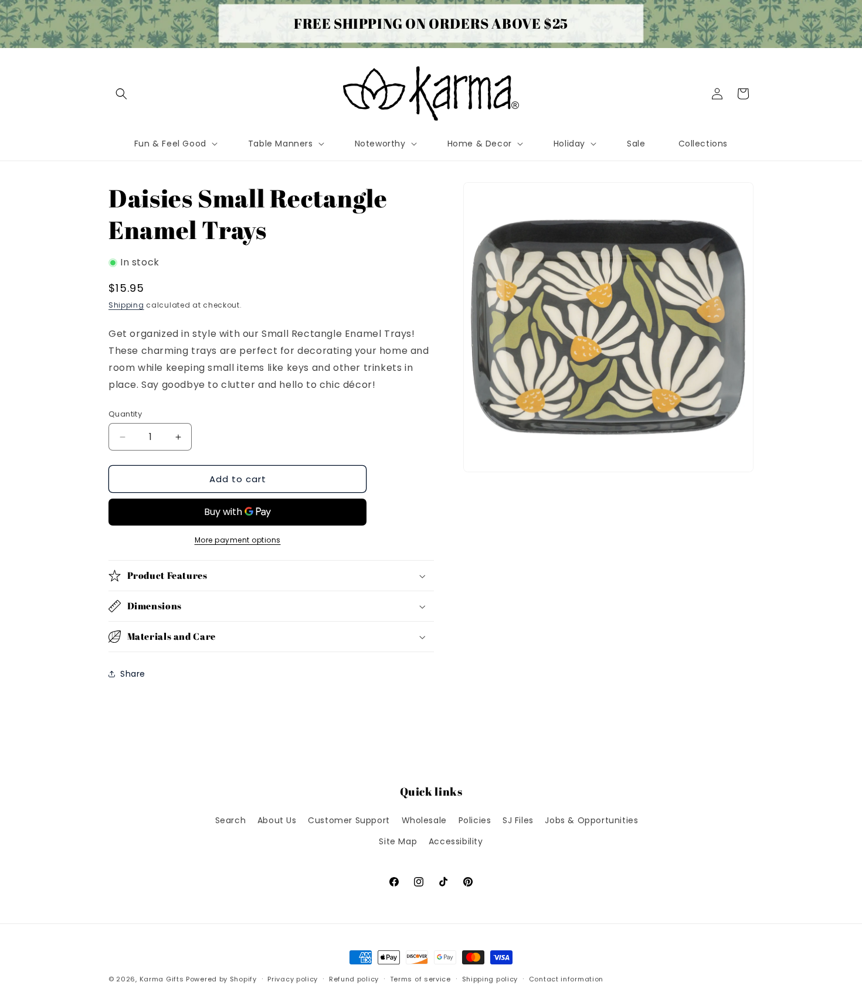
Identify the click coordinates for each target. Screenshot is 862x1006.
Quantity (125, 414)
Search (230, 820)
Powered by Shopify (221, 979)
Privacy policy (292, 979)
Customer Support (349, 820)
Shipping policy (490, 979)
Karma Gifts (162, 979)
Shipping (126, 305)
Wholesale (424, 820)
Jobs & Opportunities (591, 820)
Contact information (566, 979)
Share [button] (132, 674)
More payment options (238, 540)
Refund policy (354, 979)
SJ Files (518, 820)
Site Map (398, 841)
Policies (475, 820)
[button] (121, 94)
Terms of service (420, 979)
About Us (277, 820)
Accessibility (456, 841)
